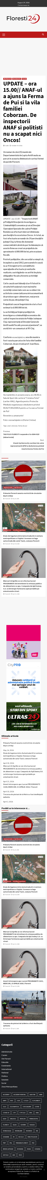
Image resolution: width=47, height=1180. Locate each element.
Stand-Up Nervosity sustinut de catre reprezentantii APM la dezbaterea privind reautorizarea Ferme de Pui (27, 444)
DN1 (30, 1112)
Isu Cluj (21, 1137)
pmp (4, 1143)
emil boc (13, 1118)
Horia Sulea (7, 1131)
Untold (6, 1155)
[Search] (43, 34)
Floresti (6, 1124)
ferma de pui (22, 426)
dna (37, 1112)
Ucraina (37, 1149)
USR (13, 1155)
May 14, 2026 (16, 498)
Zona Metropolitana (19, 530)
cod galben (27, 1106)
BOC (11, 1100)
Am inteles (23, 1176)
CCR (18, 1100)
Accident (6, 1094)
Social (24, 79)
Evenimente (16, 79)
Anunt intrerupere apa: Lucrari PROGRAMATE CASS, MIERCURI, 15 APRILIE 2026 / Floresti (21, 785)
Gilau (15, 1124)
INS (37, 1131)
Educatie (4, 1062)
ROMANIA (20, 1149)
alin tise (32, 1094)
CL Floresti (36, 1100)
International (6, 1069)
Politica (4, 1076)
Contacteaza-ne (23, 5)
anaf (8, 426)
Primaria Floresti (22, 1143)
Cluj (4, 1106)
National (4, 1072)
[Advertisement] (23, 55)
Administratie (8, 487)
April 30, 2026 (16, 544)
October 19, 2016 (17, 145)
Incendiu (29, 1131)
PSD (33, 1143)
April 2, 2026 (16, 1028)
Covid (37, 1106)
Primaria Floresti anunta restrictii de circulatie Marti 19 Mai (21, 744)
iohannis (6, 1137)
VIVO (20, 1155)
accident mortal (19, 1094)
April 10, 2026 (16, 986)
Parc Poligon (32, 1137)
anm (40, 1094)
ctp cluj (22, 1112)
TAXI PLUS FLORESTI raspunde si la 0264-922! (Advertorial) (21, 434)
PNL (11, 1143)
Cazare (4, 1055)
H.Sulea (32, 1124)
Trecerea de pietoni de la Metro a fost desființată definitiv (23, 795)
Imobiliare (18, 1131)
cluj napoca (14, 1106)
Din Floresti (7, 79)
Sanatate (4, 1080)
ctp (14, 1112)
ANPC (5, 1100)
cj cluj (26, 1100)
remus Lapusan (8, 1149)
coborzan (14, 426)
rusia (29, 1149)
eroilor (23, 1118)
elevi (4, 1118)
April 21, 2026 (16, 594)
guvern (23, 1124)
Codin (7, 145)
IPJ (14, 1137)
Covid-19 (6, 1112)
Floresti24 (7, 498)
